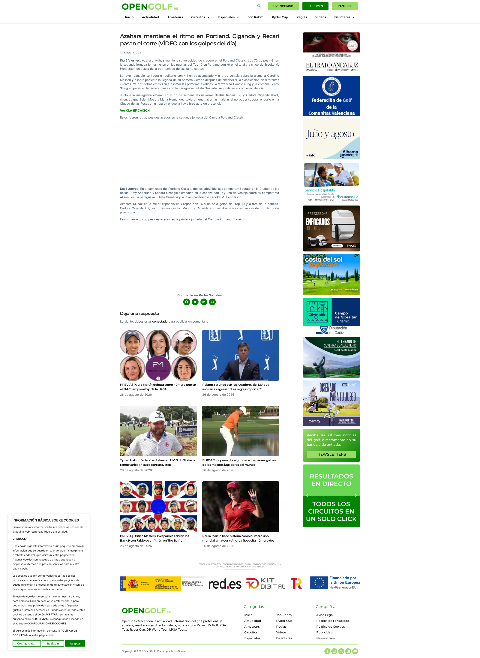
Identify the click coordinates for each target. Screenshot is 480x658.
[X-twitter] (341, 651)
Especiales (226, 17)
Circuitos (198, 17)
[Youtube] (355, 651)
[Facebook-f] (327, 651)
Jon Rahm (255, 17)
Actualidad (150, 17)
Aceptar (75, 643)
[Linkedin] (348, 651)
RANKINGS (345, 6)
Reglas (301, 17)
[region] (49, 582)
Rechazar (53, 643)
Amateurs (175, 17)
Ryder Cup (280, 17)
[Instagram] (334, 651)
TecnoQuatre (178, 651)
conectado (160, 321)
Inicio (129, 17)
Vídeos (320, 17)
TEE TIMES (315, 6)
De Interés (342, 17)
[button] (259, 6)
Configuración (26, 643)
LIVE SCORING (283, 6)
